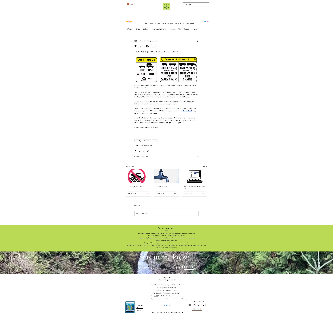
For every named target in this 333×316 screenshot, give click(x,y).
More (195, 29)
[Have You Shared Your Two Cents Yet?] (194, 176)
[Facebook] (202, 21)
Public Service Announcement (143, 145)
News (137, 29)
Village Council (183, 29)
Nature (172, 29)
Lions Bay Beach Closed (135, 186)
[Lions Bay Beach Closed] (138, 176)
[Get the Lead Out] (166, 176)
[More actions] (198, 41)
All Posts (129, 29)
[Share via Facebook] (135, 151)
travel (154, 141)
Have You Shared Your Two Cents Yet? (194, 187)
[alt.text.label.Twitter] (205, 21)
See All (205, 166)
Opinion (146, 29)
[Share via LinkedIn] (144, 151)
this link (156, 296)
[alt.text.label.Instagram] (208, 21)
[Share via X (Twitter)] (139, 151)
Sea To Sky (147, 141)
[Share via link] (148, 151)
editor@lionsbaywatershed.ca (198, 245)
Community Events (159, 29)
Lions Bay (138, 141)
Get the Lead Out (161, 186)
